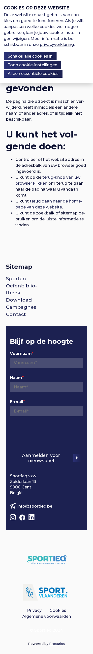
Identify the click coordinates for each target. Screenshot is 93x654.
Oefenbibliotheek (21, 289)
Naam (17, 377)
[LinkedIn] (32, 516)
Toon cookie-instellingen (32, 65)
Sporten (16, 278)
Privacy (34, 610)
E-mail (17, 401)
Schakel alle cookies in (30, 56)
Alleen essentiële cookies (33, 73)
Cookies (58, 610)
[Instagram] (13, 516)
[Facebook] (23, 516)
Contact (16, 314)
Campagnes (21, 307)
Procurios (57, 644)
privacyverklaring (57, 44)
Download (19, 300)
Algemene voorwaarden (46, 616)
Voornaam (21, 353)
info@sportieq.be (34, 506)
